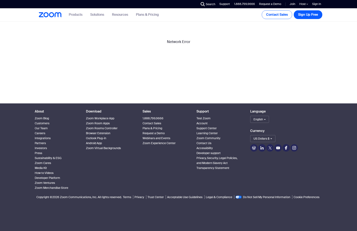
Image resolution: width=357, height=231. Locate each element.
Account (202, 123)
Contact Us (203, 143)
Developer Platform (47, 178)
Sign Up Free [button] (308, 14)
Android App (94, 143)
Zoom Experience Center (159, 143)
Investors (41, 148)
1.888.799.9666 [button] (244, 4)
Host (302, 4)
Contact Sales (277, 14)
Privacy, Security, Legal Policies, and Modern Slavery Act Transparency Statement (216, 163)
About (39, 111)
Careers (40, 133)
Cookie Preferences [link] (306, 197)
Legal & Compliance (219, 197)
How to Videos (44, 173)
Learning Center (207, 133)
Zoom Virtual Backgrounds (103, 148)
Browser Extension (98, 133)
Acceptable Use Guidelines (184, 197)
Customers (42, 123)
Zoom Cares (43, 163)
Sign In (316, 4)
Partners (40, 143)
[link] (147, 15)
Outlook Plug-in (96, 138)
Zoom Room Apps (98, 123)
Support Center (206, 128)
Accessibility (204, 148)
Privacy (139, 197)
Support (224, 4)
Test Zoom (203, 118)
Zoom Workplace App (100, 118)
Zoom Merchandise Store (51, 188)
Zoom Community (208, 138)
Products (75, 14)
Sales (147, 111)
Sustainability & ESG (48, 158)
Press (38, 153)
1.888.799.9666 (153, 118)
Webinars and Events (156, 138)
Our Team (41, 128)
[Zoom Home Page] (50, 14)
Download (93, 111)
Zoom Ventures (45, 183)
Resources (120, 14)
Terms (127, 197)
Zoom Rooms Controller (102, 128)
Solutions (97, 14)
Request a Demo (270, 4)
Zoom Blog (42, 118)
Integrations (43, 138)
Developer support (208, 153)
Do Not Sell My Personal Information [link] (266, 197)
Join (292, 4)
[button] (208, 4)
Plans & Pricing (147, 15)
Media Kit (41, 168)
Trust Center (156, 197)
